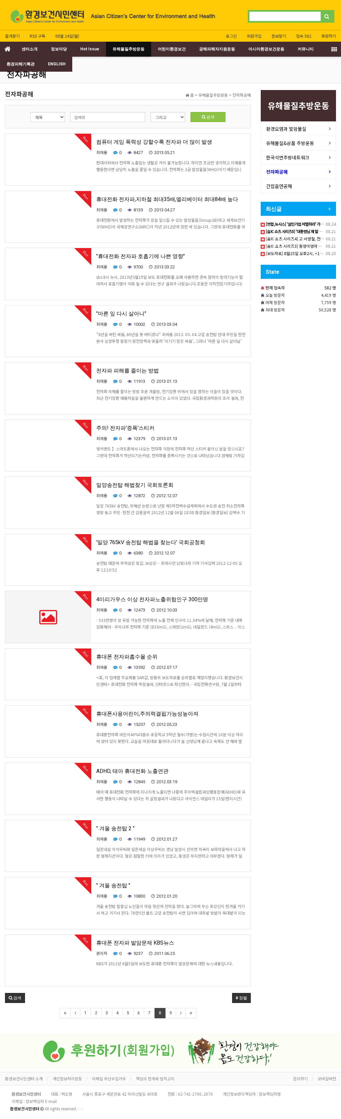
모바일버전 (327, 1078)
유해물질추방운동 (129, 49)
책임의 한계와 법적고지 (155, 1078)
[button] (15, 998)
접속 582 (303, 36)
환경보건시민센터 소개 (24, 1078)
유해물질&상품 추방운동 (290, 143)
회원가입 (254, 36)
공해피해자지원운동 (217, 49)
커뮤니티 (306, 49)
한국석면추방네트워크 (287, 157)
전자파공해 (27, 74)
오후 (80, 1108)
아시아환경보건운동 (266, 49)
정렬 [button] (242, 998)
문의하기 (300, 1078)
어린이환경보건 (172, 49)
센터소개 (30, 49)
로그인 (231, 36)
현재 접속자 (275, 287)
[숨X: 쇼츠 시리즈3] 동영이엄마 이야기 (297, 246)
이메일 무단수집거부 (109, 1078)
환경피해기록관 (21, 64)
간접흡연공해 (279, 186)
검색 (209, 117)
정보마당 (59, 49)
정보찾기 (278, 36)
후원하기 (328, 36)
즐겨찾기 (12, 36)
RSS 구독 (37, 36)
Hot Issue (89, 49)
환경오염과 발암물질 (286, 128)
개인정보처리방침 (67, 1078)
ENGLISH (57, 64)
